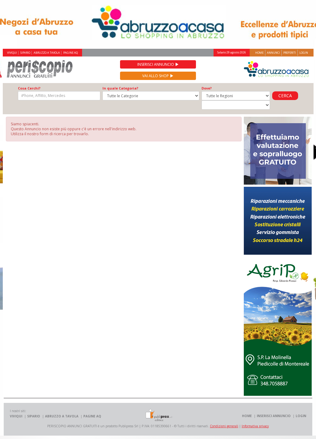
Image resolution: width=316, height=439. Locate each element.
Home (259, 53)
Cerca (285, 95)
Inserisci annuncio (156, 64)
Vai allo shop (156, 75)
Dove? (207, 88)
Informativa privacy (255, 426)
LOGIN (301, 416)
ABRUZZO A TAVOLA (47, 53)
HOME (247, 416)
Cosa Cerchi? (29, 88)
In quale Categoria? (120, 88)
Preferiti (289, 53)
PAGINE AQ (70, 53)
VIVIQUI (12, 53)
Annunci (273, 53)
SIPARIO (25, 53)
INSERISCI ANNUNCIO (274, 416)
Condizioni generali (224, 426)
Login (303, 53)
